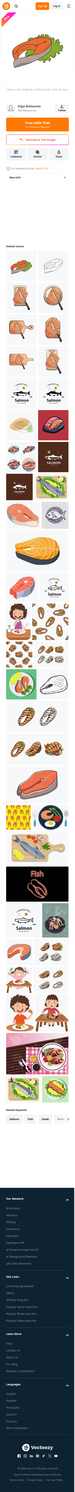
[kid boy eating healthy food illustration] (20, 1451)
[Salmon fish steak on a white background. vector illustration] (37, 802)
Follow (62, 110)
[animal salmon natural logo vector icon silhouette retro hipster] (21, 680)
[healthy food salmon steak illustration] (24, 1192)
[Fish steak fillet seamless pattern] (18, 1166)
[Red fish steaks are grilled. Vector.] (19, 1331)
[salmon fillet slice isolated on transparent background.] (37, 1134)
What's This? (42, 168)
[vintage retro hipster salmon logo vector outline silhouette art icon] (21, 521)
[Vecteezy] (6, 6)
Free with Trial (37, 124)
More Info (15, 177)
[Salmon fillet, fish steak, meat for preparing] (22, 839)
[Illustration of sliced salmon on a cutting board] (21, 330)
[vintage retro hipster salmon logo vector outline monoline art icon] (20, 869)
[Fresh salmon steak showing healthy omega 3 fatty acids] (47, 1327)
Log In (56, 6)
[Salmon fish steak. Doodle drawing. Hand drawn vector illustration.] (21, 298)
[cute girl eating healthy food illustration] (48, 873)
